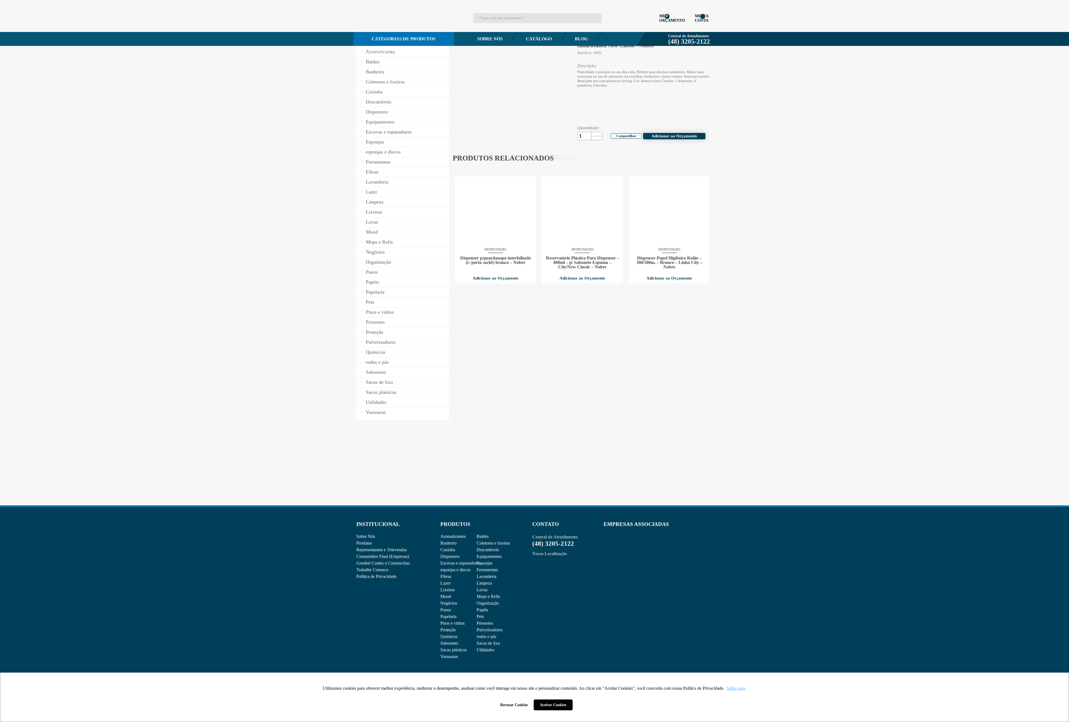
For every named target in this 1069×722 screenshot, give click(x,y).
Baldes (372, 62)
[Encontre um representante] (402, 468)
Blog (581, 38)
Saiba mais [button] (736, 688)
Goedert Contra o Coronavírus (383, 563)
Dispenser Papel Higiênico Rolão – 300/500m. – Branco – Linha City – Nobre (669, 262)
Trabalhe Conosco (372, 569)
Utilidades (376, 402)
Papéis (372, 282)
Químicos (375, 352)
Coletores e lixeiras (385, 82)
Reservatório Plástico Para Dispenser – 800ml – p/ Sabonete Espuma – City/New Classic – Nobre (582, 262)
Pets (370, 302)
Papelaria (375, 292)
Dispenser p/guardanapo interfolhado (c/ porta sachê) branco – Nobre (495, 260)
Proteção (374, 332)
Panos (372, 272)
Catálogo (539, 38)
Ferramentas (378, 162)
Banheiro (375, 72)
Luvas (372, 222)
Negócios (375, 252)
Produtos (364, 543)
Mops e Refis (379, 242)
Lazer (371, 192)
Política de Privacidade (376, 576)
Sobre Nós (490, 38)
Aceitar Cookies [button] (553, 705)
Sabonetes (376, 372)
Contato (378, 53)
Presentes (375, 322)
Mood (372, 232)
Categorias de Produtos (403, 38)
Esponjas (375, 142)
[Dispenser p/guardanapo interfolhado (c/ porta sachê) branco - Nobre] (495, 211)
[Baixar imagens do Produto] (465, 16)
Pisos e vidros (380, 312)
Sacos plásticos (381, 392)
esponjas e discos (383, 152)
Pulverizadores (381, 342)
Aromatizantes (380, 52)
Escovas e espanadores (389, 132)
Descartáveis (378, 102)
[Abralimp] (617, 547)
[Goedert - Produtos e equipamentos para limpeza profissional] (386, 27)
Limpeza (374, 202)
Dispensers (377, 112)
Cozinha (374, 92)
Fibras (372, 172)
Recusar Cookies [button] (514, 705)
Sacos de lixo (379, 382)
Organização (378, 262)
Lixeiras (374, 212)
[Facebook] (622, 135)
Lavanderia (377, 182)
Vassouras (376, 412)
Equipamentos (380, 122)
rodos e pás (377, 362)
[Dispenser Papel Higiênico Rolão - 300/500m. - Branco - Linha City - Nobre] (669, 211)
